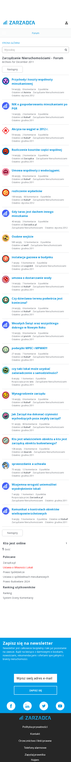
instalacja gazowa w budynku (32, 257)
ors (31, 381)
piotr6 (27, 336)
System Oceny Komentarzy (18, 597)
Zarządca (29, 158)
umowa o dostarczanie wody (31, 278)
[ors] (5, 370)
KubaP (27, 117)
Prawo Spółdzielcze (14, 572)
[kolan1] (5, 415)
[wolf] (5, 238)
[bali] (5, 130)
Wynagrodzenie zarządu (28, 393)
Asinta (27, 92)
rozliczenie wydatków (27, 191)
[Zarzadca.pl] (5, 106)
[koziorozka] (5, 465)
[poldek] (5, 172)
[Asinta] (5, 81)
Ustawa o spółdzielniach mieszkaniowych (26, 576)
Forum (35, 33)
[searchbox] (35, 50)
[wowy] (5, 300)
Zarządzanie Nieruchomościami (48, 92)
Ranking (7, 593)
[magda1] (5, 151)
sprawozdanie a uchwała (29, 464)
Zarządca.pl (9, 562)
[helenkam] (5, 279)
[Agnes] (5, 192)
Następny (12, 69)
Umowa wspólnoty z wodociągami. (36, 170)
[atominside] (5, 349)
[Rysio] (5, 395)
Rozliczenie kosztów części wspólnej (37, 150)
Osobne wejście (22, 236)
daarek (28, 452)
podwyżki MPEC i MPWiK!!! (29, 348)
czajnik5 (28, 265)
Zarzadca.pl (30, 224)
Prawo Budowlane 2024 (16, 581)
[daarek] (5, 440)
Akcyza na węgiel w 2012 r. (30, 129)
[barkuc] (5, 258)
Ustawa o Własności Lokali (18, 567)
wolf (26, 245)
